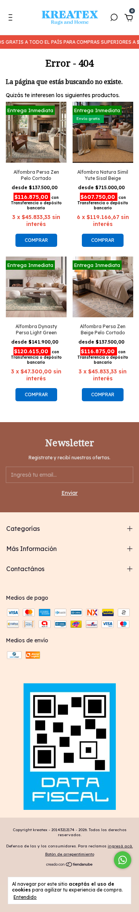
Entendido (25, 897)
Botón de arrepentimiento (69, 854)
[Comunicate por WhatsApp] (122, 860)
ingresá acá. (120, 846)
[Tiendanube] (70, 865)
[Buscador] (114, 18)
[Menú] (12, 18)
